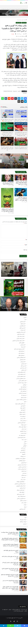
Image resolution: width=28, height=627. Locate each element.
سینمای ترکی (21, 353)
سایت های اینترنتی (21, 437)
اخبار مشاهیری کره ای (21, 378)
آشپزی (25, 317)
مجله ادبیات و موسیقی (22, 465)
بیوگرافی (24, 385)
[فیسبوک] (25, 98)
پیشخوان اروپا (23, 387)
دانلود (25, 401)
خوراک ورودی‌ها (23, 519)
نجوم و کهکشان (22, 460)
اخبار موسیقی (22, 359)
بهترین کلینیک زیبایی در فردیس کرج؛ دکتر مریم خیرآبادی (10, 563)
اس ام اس (23, 448)
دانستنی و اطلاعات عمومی (21, 399)
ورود (25, 517)
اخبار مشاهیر (23, 370)
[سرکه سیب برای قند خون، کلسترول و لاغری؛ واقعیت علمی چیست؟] (23, 570)
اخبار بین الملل (22, 328)
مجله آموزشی (23, 462)
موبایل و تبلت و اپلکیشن (20, 458)
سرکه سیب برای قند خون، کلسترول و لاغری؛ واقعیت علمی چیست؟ (15, 274)
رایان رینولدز (15, 91)
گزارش (25, 444)
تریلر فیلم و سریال (20, 490)
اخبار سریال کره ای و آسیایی (18, 340)
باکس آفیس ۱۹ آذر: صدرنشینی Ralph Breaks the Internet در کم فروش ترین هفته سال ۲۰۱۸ (7, 210)
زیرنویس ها (23, 416)
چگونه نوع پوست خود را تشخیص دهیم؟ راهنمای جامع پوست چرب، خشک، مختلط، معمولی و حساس (10, 588)
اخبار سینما (19, 20)
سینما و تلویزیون (23, 431)
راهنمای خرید (22, 452)
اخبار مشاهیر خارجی (21, 376)
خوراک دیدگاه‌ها (23, 521)
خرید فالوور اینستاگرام (16, 609)
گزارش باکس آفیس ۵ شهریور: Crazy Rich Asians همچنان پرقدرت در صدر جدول (21, 183)
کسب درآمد (24, 439)
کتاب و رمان (22, 418)
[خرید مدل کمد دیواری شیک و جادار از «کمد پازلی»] (23, 558)
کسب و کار (23, 479)
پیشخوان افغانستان (22, 389)
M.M (24, 34)
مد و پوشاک (22, 456)
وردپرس (24, 524)
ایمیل (25, 244)
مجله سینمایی (22, 488)
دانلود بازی (23, 406)
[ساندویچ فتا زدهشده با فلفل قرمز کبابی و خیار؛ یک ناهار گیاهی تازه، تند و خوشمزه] (23, 546)
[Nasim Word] (21, 2)
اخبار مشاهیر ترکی (21, 374)
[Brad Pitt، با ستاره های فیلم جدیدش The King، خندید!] (7, 178)
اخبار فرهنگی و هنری (21, 357)
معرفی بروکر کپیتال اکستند (18, 611)
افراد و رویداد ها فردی (22, 382)
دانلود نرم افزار (22, 414)
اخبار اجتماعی (22, 321)
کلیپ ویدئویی (22, 509)
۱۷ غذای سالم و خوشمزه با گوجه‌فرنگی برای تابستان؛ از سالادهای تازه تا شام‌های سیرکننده (9, 539)
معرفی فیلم (22, 492)
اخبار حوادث (22, 330)
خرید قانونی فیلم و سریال (20, 404)
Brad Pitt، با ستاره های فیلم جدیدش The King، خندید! (8, 183)
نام (26, 239)
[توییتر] (22, 98)
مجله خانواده (23, 471)
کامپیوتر (23, 454)
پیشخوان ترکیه (23, 391)
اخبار (22, 20)
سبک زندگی (24, 429)
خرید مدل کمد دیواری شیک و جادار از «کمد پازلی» (10, 557)
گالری (25, 441)
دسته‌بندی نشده (23, 420)
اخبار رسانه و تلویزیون (21, 332)
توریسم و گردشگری (22, 393)
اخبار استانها (23, 324)
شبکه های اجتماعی (21, 422)
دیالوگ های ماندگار (22, 427)
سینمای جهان (18, 22)
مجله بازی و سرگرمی (22, 467)
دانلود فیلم (23, 410)
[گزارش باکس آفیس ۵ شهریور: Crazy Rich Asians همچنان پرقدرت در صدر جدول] (21, 177)
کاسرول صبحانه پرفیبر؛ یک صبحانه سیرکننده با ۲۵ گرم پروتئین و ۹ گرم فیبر (9, 533)
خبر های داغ (23, 395)
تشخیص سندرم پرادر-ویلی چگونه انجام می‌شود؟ (11, 551)
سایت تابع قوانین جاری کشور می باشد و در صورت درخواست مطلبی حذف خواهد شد (14, 9)
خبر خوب (23, 477)
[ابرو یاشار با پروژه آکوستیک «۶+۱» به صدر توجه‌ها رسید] (23, 582)
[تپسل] (4, 280)
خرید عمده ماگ (24, 609)
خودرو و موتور (23, 397)
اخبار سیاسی (22, 345)
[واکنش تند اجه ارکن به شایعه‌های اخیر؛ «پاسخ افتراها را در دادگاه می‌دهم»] (23, 576)
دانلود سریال (22, 408)
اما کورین (19, 91)
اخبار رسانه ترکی (20, 336)
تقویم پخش (21, 342)
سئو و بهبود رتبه (22, 435)
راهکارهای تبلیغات (20, 481)
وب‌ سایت (25, 249)
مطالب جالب (23, 502)
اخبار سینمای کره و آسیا (19, 349)
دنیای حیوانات (23, 425)
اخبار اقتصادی (22, 326)
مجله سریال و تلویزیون (20, 486)
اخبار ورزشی (23, 361)
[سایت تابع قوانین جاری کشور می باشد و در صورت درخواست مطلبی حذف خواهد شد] (14, 13)
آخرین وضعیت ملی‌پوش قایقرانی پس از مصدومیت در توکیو (14, 309)
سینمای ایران (21, 351)
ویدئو (25, 507)
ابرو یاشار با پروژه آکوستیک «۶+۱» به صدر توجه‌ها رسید (10, 581)
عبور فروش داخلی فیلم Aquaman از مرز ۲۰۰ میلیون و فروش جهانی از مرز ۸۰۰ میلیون (21, 199)
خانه (25, 20)
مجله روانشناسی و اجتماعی (20, 484)
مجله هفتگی (23, 475)
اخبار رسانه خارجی (20, 338)
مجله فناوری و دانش (21, 498)
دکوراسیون (23, 450)
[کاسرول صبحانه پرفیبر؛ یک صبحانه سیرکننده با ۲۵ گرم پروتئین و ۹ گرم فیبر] (23, 534)
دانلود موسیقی (22, 412)
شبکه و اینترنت (23, 433)
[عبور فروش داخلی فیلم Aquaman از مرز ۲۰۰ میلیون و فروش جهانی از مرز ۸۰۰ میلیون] (21, 192)
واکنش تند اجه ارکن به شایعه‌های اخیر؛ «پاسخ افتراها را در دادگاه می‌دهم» (9, 575)
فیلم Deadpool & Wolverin (8, 91)
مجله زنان (24, 473)
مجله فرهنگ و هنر (21, 496)
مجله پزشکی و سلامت (22, 469)
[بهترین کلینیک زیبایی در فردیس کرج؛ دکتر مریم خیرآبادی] (23, 564)
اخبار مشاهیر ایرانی (21, 372)
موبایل (10, 609)
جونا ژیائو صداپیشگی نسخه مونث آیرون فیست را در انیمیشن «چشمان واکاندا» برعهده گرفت (14, 164)
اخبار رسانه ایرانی (20, 334)
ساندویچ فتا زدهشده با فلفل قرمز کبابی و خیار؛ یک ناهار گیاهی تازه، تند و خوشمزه (10, 545)
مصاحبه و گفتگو (23, 500)
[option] (14, 161)
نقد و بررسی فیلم (20, 494)
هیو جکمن (24, 93)
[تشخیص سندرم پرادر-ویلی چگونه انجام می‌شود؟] (23, 552)
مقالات (25, 505)
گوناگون (24, 446)
